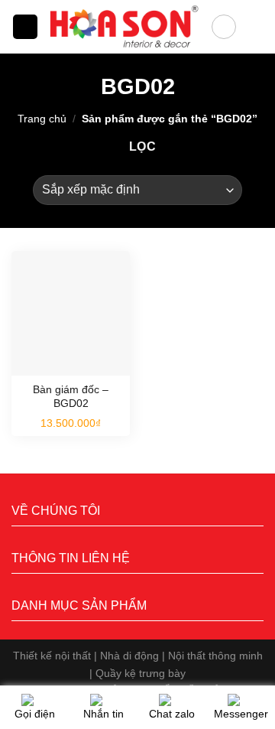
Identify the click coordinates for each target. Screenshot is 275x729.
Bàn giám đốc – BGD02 (70, 396)
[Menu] (25, 27)
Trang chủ (42, 118)
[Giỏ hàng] (256, 27)
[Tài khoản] (224, 27)
